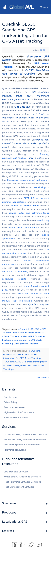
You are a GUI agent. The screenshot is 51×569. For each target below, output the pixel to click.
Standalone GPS (35, 332)
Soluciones (9, 503)
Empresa (8, 531)
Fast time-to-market (14, 407)
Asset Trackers (11, 336)
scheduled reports (14, 278)
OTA (24, 336)
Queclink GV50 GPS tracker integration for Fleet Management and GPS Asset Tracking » (25, 365)
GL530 (35, 329)
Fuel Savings (10, 397)
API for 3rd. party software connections (25, 439)
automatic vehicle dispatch (33, 293)
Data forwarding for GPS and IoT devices (25, 434)
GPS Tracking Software (16, 471)
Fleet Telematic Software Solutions (22, 481)
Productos (9, 512)
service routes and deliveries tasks (29, 213)
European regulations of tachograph (27, 180)
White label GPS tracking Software (22, 476)
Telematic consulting (15, 449)
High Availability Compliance (19, 412)
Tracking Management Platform (21, 343)
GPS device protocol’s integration (22, 444)
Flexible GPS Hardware (16, 417)
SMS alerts (36, 340)
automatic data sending (15, 271)
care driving (39, 187)
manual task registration (17, 300)
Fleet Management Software (19, 486)
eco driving (43, 220)
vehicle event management (23, 227)
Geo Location (21, 340)
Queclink (24, 329)
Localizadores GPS (14, 522)
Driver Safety (10, 402)
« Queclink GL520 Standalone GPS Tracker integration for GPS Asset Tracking (22, 354)
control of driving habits (25, 205)
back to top (43, 377)
